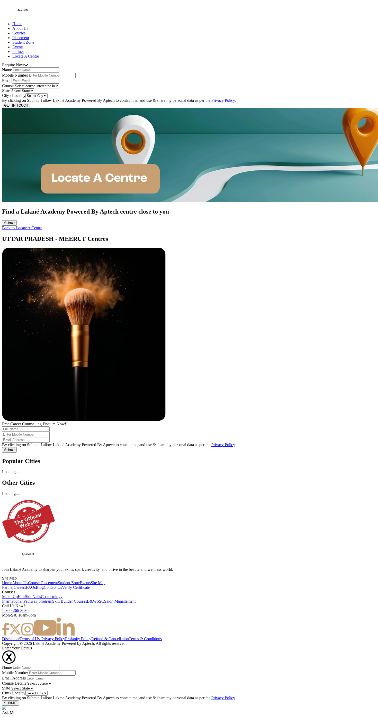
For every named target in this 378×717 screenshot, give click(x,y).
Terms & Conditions (145, 639)
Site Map (98, 583)
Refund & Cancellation (110, 639)
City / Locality (13, 95)
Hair (21, 596)
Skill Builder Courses (69, 601)
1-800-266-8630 (15, 610)
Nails (36, 596)
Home (17, 24)
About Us (20, 28)
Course (8, 86)
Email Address (14, 678)
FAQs (31, 587)
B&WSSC (95, 601)
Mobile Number (15, 75)
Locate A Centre (25, 56)
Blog (40, 587)
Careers (20, 587)
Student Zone (23, 42)
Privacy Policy (223, 100)
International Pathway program (27, 601)
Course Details (14, 683)
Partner (18, 51)
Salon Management (120, 601)
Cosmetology (51, 596)
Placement (20, 37)
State (6, 90)
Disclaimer (11, 639)
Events (17, 47)
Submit (9, 223)
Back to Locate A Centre (22, 228)
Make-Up (10, 596)
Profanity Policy (78, 639)
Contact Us (53, 587)
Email (7, 80)
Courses (18, 33)
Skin (28, 596)
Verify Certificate (76, 587)
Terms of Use (30, 639)
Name (7, 70)
